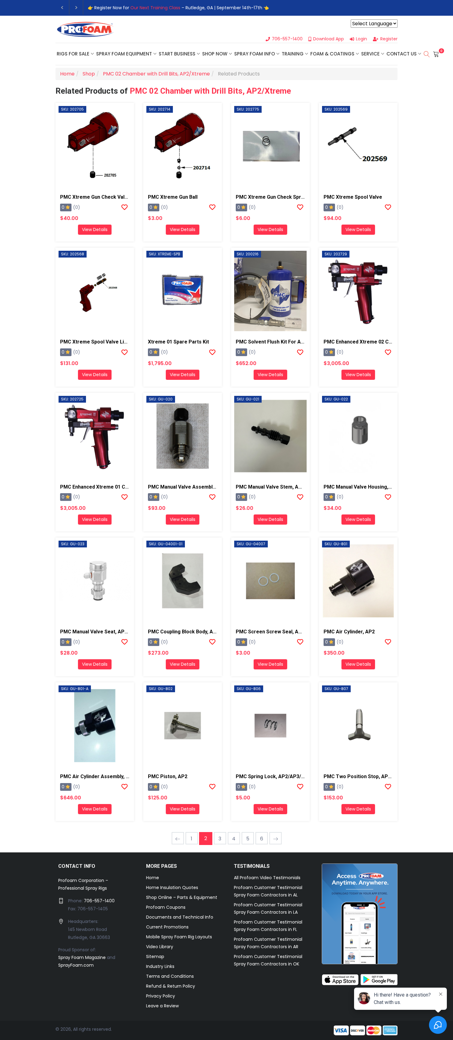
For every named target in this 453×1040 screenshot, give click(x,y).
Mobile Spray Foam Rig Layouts (179, 937)
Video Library (159, 947)
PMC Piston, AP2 (167, 776)
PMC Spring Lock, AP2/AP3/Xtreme (277, 776)
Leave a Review (162, 1006)
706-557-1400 (99, 901)
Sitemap (155, 956)
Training (293, 54)
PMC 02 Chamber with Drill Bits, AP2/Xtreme (210, 90)
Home (152, 878)
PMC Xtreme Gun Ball (173, 197)
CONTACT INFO (77, 866)
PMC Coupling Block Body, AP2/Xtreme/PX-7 (199, 632)
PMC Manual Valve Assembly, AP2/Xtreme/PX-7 (203, 487)
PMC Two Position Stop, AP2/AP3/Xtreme (373, 776)
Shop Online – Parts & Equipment (181, 897)
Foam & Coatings (332, 54)
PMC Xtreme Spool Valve (353, 197)
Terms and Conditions (170, 976)
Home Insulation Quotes (172, 887)
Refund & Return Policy (170, 986)
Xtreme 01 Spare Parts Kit (178, 342)
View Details (95, 229)
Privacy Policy (160, 996)
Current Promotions (167, 927)
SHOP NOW (214, 54)
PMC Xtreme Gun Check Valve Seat (101, 197)
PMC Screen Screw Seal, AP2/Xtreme (280, 632)
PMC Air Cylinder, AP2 (349, 632)
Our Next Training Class (155, 8)
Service (370, 54)
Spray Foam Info (254, 54)
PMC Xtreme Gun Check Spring (272, 197)
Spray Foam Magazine (82, 957)
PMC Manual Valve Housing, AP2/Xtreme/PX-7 (377, 487)
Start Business (177, 54)
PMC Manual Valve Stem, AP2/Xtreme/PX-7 (286, 487)
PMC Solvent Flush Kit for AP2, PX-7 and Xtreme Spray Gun (305, 342)
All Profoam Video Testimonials (267, 878)
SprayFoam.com (76, 965)
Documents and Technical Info (179, 917)
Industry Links (160, 966)
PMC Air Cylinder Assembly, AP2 (97, 776)
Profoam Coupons (166, 907)
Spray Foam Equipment (124, 54)
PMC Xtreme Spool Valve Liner (96, 342)
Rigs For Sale (73, 54)
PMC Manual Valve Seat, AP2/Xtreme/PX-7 (109, 632)
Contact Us (401, 54)
